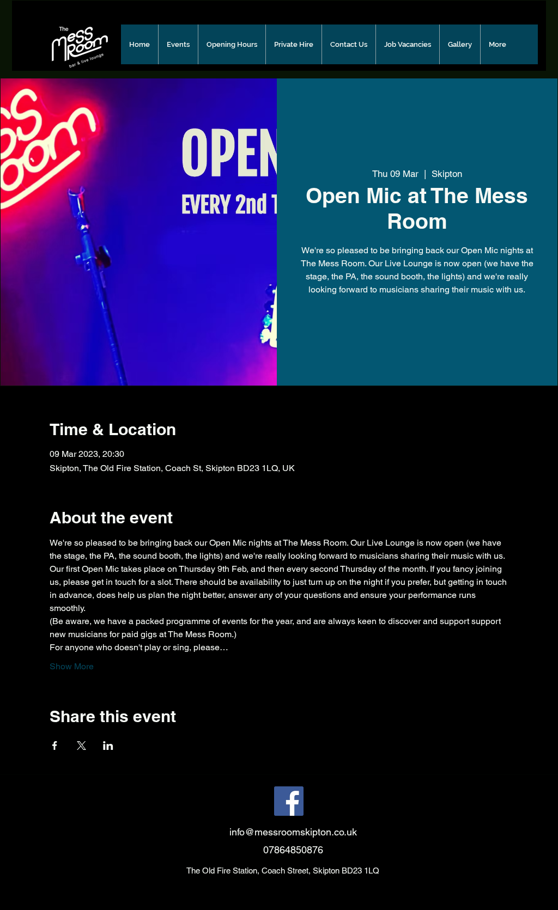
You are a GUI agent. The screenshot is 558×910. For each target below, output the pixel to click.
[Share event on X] (81, 745)
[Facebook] (289, 801)
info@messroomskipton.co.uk (293, 832)
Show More (72, 666)
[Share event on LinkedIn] (108, 745)
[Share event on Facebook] (55, 745)
